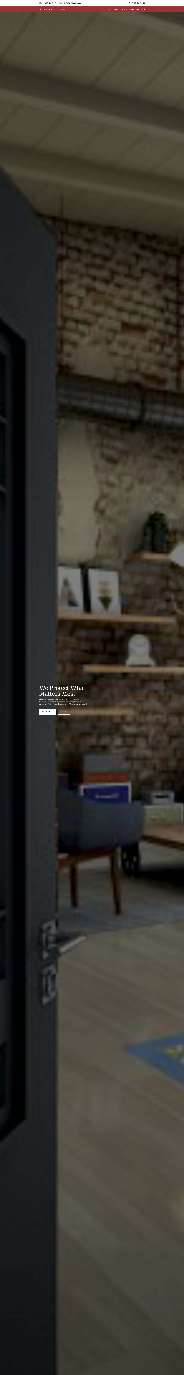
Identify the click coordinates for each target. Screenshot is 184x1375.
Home (109, 9)
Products (123, 9)
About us (64, 712)
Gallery (131, 9)
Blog (137, 9)
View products (47, 712)
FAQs (143, 9)
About (116, 9)
